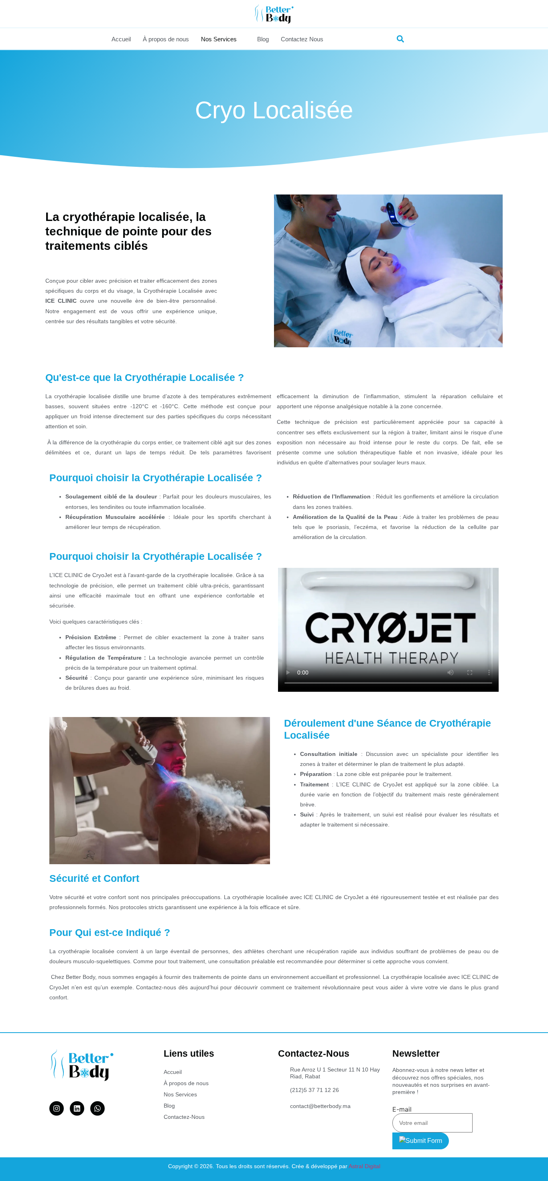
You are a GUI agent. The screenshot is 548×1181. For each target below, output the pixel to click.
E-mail (402, 1109)
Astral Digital (364, 1166)
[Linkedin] (77, 1108)
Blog (263, 39)
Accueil (121, 39)
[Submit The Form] (420, 1140)
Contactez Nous (302, 39)
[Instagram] (56, 1108)
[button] (400, 38)
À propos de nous (166, 39)
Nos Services (219, 39)
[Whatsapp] (97, 1108)
